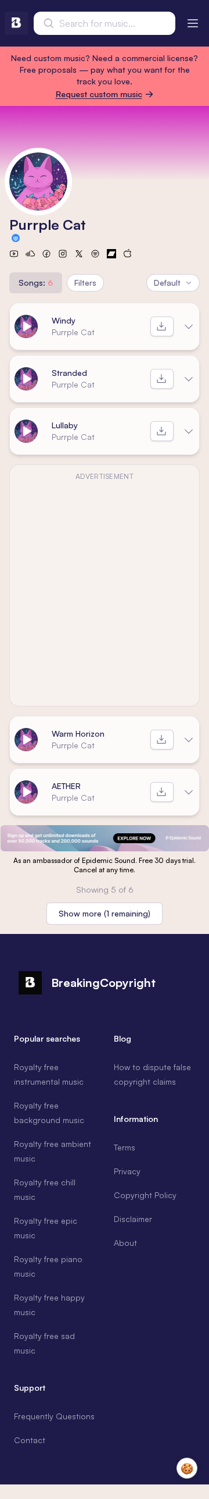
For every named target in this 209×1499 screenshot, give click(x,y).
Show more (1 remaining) (104, 913)
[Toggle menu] (192, 23)
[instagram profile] (62, 253)
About (125, 1243)
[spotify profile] (95, 253)
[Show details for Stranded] (188, 379)
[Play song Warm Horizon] (26, 739)
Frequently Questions (54, 1416)
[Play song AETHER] (26, 792)
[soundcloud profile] (30, 253)
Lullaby (65, 425)
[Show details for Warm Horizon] (188, 739)
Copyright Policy (145, 1195)
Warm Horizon (78, 733)
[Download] (162, 326)
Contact (29, 1440)
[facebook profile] (46, 253)
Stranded (69, 373)
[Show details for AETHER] (188, 792)
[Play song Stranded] (26, 378)
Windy (63, 320)
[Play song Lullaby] (26, 431)
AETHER (66, 786)
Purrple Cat (73, 332)
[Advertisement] (87, 558)
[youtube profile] (14, 253)
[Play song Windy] (26, 326)
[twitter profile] (79, 253)
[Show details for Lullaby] (188, 431)
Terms (124, 1147)
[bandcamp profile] (111, 253)
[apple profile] (127, 253)
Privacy (127, 1171)
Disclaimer (133, 1219)
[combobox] (104, 23)
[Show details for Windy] (188, 326)
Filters (85, 282)
